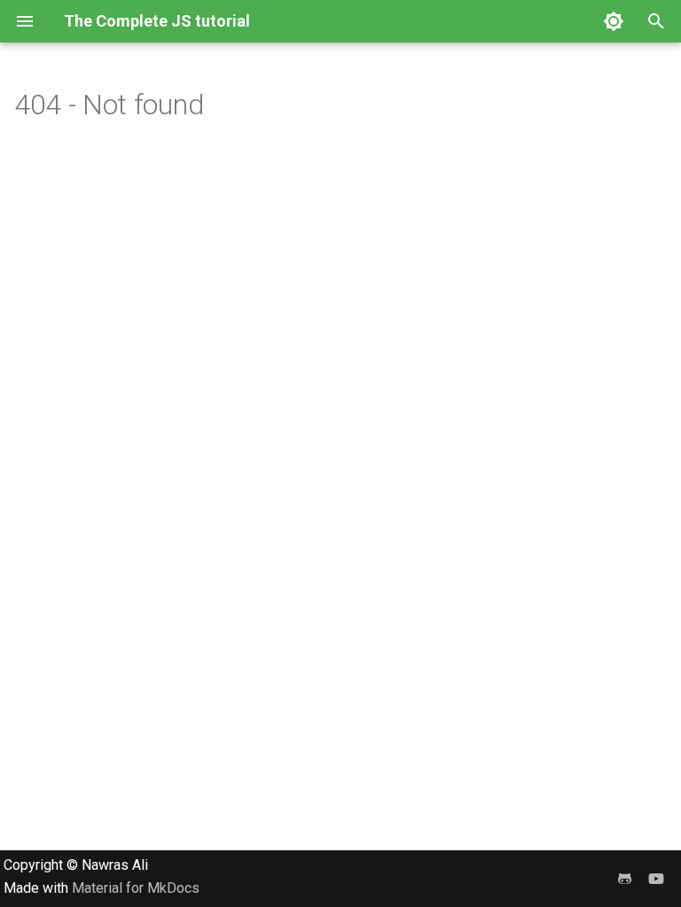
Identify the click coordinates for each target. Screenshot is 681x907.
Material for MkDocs (136, 888)
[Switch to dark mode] (613, 21)
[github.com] (624, 878)
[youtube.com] (656, 878)
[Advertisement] (340, 726)
